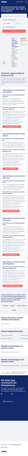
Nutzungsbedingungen (15, 444)
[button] (8, 23)
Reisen (7, 372)
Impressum (4, 444)
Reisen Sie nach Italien (7, 335)
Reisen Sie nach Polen (6, 338)
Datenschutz (4, 447)
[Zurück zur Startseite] (4, 2)
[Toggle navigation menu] (26, 2)
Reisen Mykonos (5, 323)
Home (2, 372)
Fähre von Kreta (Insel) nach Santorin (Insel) (12, 365)
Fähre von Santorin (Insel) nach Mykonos (11, 352)
